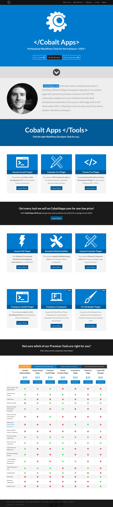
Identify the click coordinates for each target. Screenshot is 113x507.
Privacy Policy (44, 502)
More (25, 382)
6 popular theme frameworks (10, 424)
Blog (104, 2)
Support (89, 2)
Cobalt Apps (10, 504)
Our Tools (67, 2)
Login (98, 2)
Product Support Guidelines (32, 502)
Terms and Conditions (55, 502)
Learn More (22, 188)
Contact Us (72, 502)
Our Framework (70, 57)
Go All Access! (79, 2)
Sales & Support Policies (17, 502)
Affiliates (65, 502)
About (8, 502)
